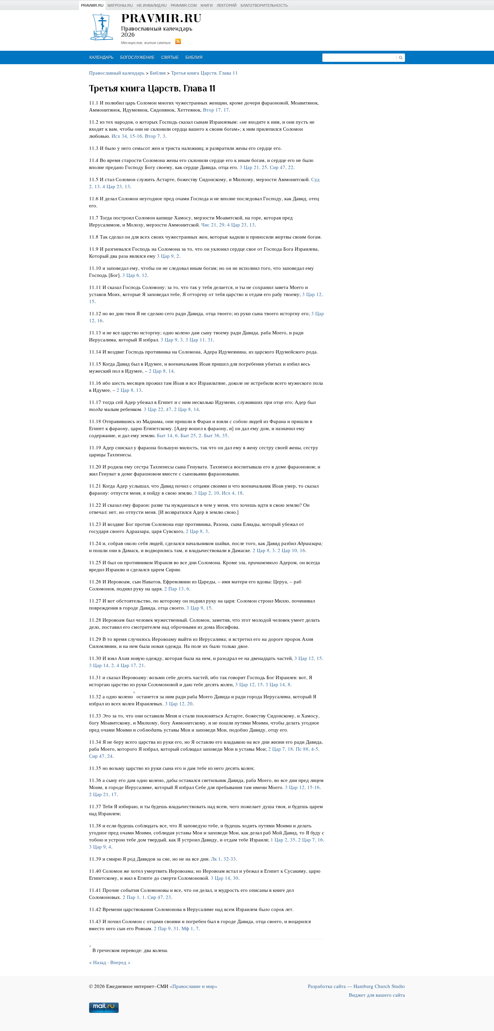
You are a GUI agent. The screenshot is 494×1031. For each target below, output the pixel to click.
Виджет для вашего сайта (377, 994)
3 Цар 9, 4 (100, 846)
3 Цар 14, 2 (101, 665)
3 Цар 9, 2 (168, 255)
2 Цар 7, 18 (280, 748)
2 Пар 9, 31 (166, 928)
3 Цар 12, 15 (308, 658)
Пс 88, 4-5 (307, 748)
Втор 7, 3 (155, 135)
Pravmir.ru (92, 5)
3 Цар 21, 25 (253, 167)
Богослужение (137, 57)
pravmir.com (184, 5)
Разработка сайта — (356, 986)
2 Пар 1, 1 (134, 897)
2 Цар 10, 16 (291, 550)
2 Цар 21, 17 (103, 794)
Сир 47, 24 (101, 755)
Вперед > (120, 962)
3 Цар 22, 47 (157, 409)
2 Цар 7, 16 (310, 839)
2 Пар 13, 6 (176, 588)
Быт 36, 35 (216, 435)
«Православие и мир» (193, 986)
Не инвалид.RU (152, 5)
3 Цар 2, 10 (206, 492)
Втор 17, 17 (216, 109)
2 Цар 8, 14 (161, 370)
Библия (194, 57)
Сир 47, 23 (159, 897)
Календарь (101, 57)
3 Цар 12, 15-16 (302, 787)
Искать (400, 57)
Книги (207, 5)
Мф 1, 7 (190, 928)
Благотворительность (264, 5)
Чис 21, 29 (212, 224)
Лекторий (227, 5)
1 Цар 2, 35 (283, 839)
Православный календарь (117, 72)
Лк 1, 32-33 (223, 858)
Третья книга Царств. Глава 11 (204, 72)
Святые (170, 57)
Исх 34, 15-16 (127, 135)
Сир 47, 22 (281, 167)
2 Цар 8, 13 (129, 389)
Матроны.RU (120, 5)
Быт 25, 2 (190, 435)
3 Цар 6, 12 (134, 275)
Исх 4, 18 (232, 492)
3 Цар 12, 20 (179, 703)
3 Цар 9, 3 (172, 339)
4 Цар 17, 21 (130, 665)
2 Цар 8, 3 (197, 531)
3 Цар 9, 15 (199, 607)
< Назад (97, 962)
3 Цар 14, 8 (277, 684)
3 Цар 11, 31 (199, 339)
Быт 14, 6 (167, 435)
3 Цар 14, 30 (224, 877)
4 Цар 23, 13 (116, 186)
